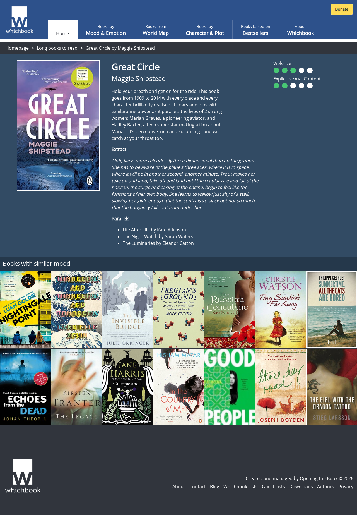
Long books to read (57, 48)
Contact (197, 486)
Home (62, 33)
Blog (214, 486)
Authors (325, 486)
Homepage (17, 48)
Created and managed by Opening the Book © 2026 (299, 478)
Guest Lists (273, 486)
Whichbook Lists (240, 486)
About (178, 486)
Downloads (301, 486)
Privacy (345, 486)
